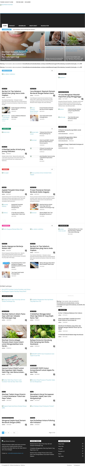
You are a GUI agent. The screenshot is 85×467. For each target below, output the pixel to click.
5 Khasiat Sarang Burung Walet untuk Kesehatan (46, 148)
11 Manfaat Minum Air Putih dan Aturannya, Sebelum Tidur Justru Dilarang (75, 230)
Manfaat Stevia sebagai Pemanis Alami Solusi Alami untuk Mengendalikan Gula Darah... (13, 343)
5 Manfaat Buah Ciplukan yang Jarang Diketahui (74, 109)
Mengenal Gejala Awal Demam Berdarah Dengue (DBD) (14, 421)
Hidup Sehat (33, 25)
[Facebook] (3, 456)
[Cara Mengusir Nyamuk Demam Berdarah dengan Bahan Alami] (42, 81)
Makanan (4, 337)
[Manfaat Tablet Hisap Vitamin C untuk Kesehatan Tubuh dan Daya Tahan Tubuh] (14, 385)
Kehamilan (22, 25)
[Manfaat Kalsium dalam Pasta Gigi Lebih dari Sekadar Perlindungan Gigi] (22, 44)
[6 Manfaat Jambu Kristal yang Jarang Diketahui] (14, 139)
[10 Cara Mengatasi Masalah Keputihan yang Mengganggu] (70, 85)
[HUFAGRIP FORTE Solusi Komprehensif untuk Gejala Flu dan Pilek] (42, 359)
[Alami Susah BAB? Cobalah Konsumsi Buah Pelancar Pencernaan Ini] (34, 142)
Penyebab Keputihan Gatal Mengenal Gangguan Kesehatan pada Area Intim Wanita (18, 265)
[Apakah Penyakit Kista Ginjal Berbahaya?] (14, 180)
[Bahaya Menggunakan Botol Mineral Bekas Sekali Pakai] (34, 265)
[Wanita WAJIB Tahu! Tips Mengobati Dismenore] (34, 215)
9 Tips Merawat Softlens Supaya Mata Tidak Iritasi (18, 213)
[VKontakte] (13, 456)
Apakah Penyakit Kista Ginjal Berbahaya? (13, 191)
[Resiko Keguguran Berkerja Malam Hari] (6, 110)
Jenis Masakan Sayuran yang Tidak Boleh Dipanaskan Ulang (47, 157)
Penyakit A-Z (61, 451)
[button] (82, 20)
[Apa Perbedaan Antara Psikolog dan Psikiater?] (42, 411)
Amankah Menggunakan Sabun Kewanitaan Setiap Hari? (67, 137)
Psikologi (33, 417)
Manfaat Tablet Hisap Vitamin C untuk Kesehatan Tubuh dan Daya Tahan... (13, 396)
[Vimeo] (10, 456)
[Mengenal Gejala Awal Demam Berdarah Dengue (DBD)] (14, 411)
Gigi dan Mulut (5, 311)
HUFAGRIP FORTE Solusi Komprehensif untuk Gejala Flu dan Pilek (42, 370)
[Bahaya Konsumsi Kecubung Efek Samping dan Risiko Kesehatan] (42, 331)
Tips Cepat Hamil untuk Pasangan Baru (46, 116)
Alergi (32, 337)
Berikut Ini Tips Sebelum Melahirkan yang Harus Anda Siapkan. (13, 93)
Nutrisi (3, 391)
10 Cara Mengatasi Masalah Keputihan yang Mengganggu (69, 96)
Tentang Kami (19, 2)
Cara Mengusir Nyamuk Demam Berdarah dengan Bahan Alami (42, 92)
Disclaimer (27, 2)
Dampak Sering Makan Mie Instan (21, 29)
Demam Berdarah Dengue (7, 417)
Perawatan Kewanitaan (63, 92)
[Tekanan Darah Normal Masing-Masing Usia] (34, 134)
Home (5, 25)
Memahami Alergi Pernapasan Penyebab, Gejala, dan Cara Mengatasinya (42, 396)
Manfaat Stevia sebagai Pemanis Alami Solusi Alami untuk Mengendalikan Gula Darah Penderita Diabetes (42, 454)
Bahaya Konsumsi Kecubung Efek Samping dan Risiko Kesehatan (41, 342)
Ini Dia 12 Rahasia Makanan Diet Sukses (70, 313)
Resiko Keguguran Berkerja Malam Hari (12, 247)
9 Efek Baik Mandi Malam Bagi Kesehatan (70, 334)
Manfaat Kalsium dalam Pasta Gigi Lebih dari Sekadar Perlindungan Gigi (47, 206)
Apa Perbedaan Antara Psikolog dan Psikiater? (42, 421)
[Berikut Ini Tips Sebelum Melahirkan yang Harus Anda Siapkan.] (14, 81)
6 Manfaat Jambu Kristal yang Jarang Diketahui (13, 150)
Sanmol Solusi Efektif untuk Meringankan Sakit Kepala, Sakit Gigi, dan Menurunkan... (13, 370)
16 (14, 432)
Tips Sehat (61, 456)
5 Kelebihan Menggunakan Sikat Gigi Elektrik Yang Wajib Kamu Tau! (41, 316)
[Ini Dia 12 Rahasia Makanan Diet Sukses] (6, 118)
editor (3, 97)
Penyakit (12, 25)
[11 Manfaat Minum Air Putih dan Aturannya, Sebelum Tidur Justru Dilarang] (62, 231)
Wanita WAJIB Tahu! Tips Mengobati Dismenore (46, 213)
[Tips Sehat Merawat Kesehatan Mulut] (62, 119)
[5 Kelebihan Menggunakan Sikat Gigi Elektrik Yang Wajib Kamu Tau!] (55, 38)
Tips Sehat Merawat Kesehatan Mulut (73, 117)
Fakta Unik (4, 88)
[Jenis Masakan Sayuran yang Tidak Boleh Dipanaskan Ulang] (34, 158)
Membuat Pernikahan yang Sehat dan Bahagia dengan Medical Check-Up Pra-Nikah (70, 327)
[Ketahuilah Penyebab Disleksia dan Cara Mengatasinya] (6, 207)
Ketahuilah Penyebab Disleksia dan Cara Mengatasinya (17, 206)
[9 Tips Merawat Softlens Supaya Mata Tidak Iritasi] (6, 215)
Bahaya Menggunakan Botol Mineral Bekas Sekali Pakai (47, 263)
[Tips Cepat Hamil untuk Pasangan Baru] (34, 118)
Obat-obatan (5, 365)
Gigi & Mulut (33, 311)
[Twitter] (7, 456)
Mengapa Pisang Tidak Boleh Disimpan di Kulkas (70, 145)
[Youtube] (17, 456)
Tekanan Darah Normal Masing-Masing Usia (46, 132)
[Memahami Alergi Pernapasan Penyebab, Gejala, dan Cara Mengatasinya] (42, 385)
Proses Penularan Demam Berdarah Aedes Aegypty (46, 108)
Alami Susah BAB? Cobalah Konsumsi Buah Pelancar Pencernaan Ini (47, 141)
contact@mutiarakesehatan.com (15, 453)
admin (3, 59)
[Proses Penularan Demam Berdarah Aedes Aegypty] (34, 110)
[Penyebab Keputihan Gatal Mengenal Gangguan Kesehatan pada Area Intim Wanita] (6, 265)
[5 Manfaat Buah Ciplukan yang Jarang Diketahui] (62, 111)
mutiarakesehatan (63, 133)
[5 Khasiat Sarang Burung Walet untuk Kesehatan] (34, 150)
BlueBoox (23, 465)
